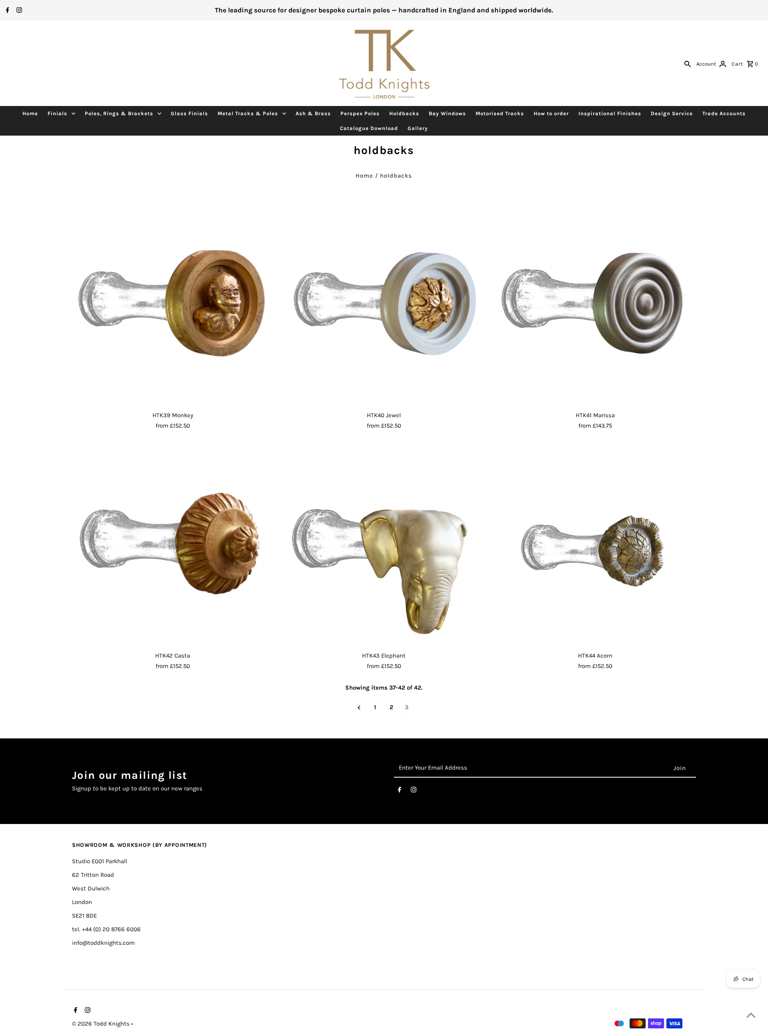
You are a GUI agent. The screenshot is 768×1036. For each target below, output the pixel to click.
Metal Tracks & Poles (248, 113)
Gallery (418, 128)
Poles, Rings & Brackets (119, 113)
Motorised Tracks (500, 113)
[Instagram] (18, 11)
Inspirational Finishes (609, 113)
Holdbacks (404, 113)
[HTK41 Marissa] (595, 307)
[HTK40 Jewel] (383, 307)
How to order (551, 113)
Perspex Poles (360, 113)
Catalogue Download (369, 128)
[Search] (687, 64)
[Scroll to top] (751, 1015)
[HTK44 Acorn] (595, 547)
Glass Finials (189, 113)
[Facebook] (6, 11)
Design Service (672, 113)
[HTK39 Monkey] (172, 307)
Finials (57, 113)
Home (30, 113)
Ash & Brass (313, 113)
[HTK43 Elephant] (383, 547)
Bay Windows (447, 113)
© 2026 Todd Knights (101, 1023)
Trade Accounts (724, 113)
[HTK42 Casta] (172, 547)
